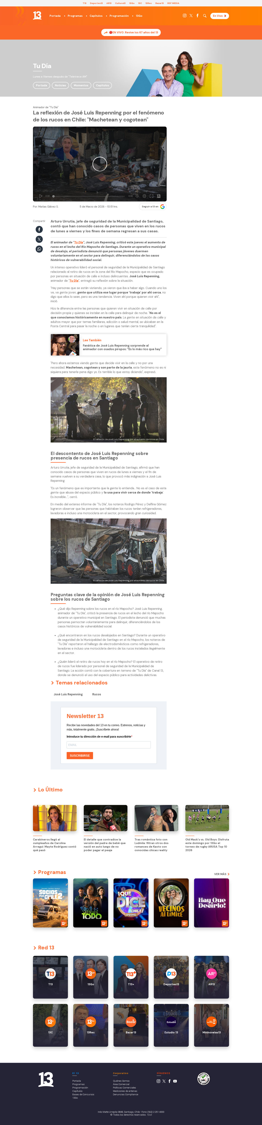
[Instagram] (184, 16)
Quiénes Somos (121, 1080)
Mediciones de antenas (125, 1091)
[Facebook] (197, 16)
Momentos (81, 85)
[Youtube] (175, 1082)
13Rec (148, 3)
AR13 (109, 3)
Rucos (96, 694)
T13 (84, 3)
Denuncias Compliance (125, 1094)
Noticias (60, 85)
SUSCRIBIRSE (80, 755)
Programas (75, 16)
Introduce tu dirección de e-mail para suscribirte (99, 736)
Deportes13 (96, 3)
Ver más (220, 874)
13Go (132, 3)
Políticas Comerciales (124, 1087)
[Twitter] (191, 16)
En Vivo (218, 16)
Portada (55, 16)
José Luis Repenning (68, 694)
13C (140, 3)
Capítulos (96, 16)
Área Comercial (121, 1084)
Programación (119, 16)
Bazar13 (159, 3)
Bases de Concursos (83, 1094)
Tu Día (78, 242)
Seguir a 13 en (150, 206)
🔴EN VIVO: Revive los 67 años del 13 (133, 32)
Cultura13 (120, 3)
